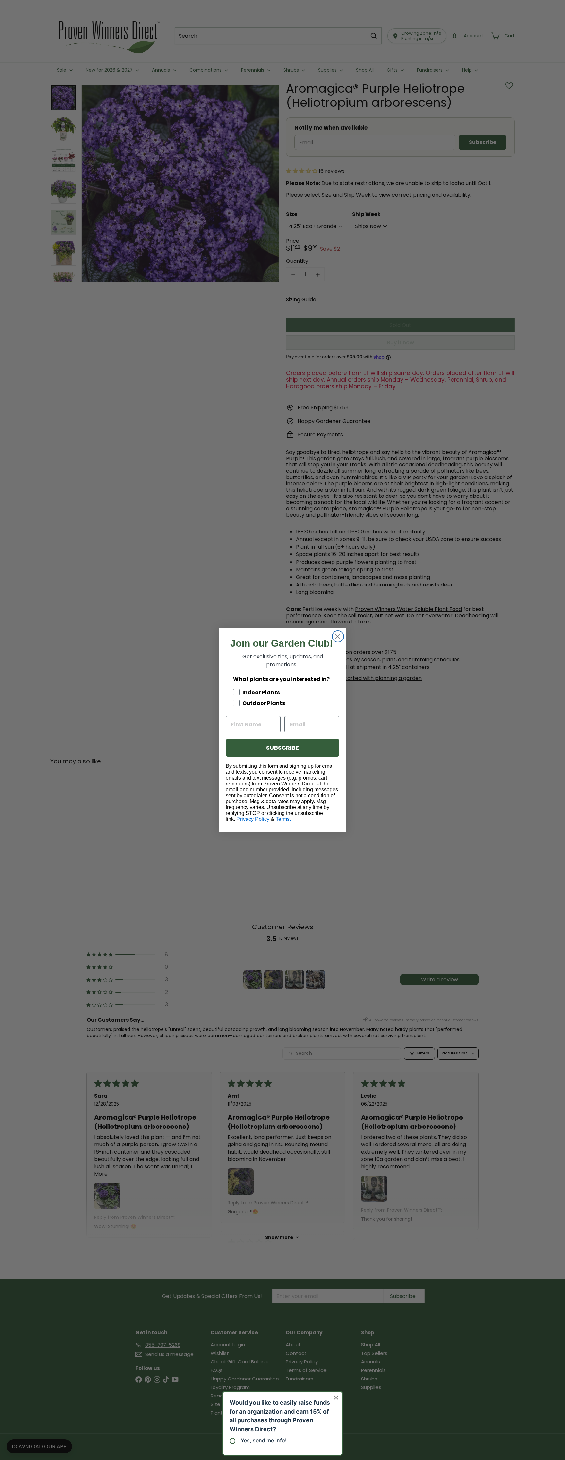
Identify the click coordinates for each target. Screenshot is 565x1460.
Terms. (283, 819)
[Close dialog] (338, 636)
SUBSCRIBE (282, 748)
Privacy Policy (252, 819)
